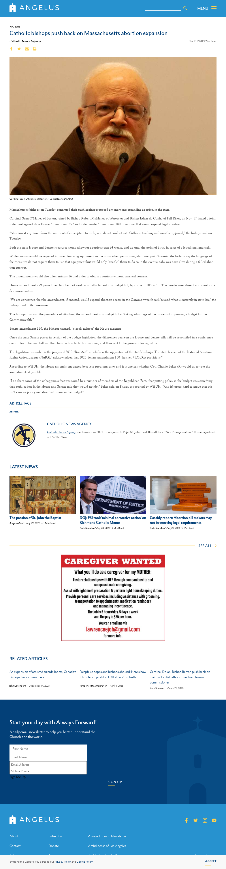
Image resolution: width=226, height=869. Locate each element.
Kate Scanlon (87, 527)
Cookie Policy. (85, 861)
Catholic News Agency (25, 41)
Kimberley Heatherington (93, 685)
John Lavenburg (17, 685)
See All (205, 546)
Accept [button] (211, 861)
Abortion (14, 411)
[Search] (185, 8)
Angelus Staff (16, 523)
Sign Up (115, 782)
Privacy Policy (63, 861)
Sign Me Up (17, 777)
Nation (14, 26)
